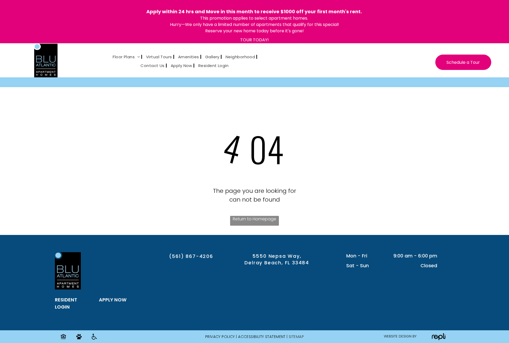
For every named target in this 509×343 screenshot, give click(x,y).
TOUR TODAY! (254, 40)
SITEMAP (296, 336)
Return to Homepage (254, 219)
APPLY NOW (112, 299)
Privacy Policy (220, 336)
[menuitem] (125, 57)
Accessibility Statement (262, 336)
